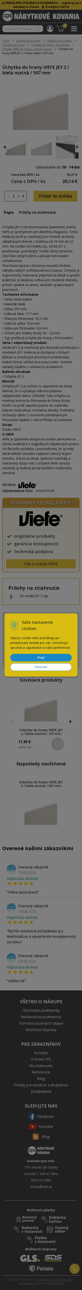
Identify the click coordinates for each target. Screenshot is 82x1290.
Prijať (41, 657)
